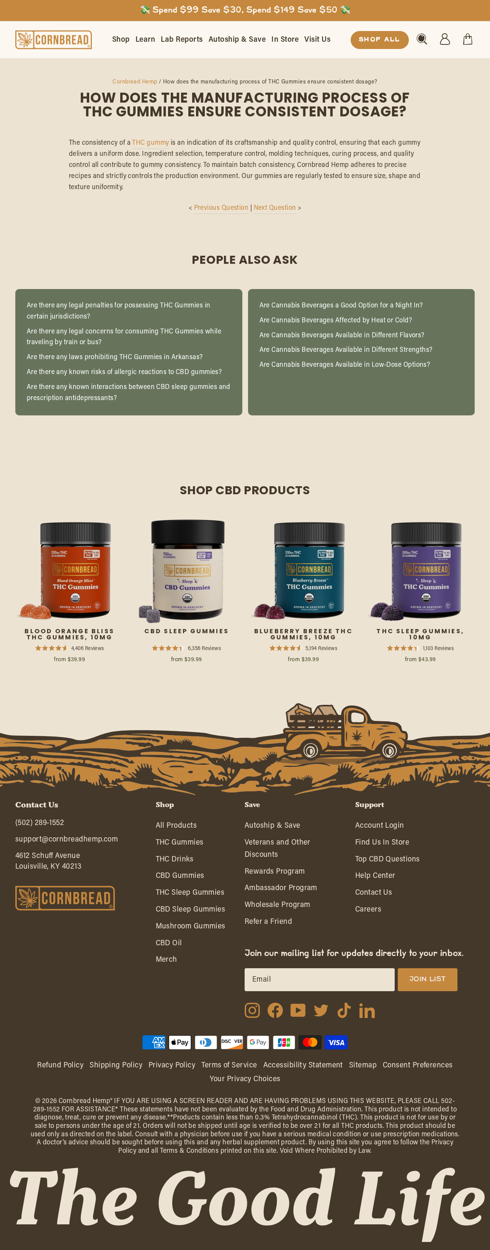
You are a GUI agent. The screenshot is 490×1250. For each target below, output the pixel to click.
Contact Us (373, 894)
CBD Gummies (180, 878)
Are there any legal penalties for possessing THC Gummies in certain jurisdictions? (119, 311)
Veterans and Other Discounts (277, 851)
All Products (176, 827)
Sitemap (363, 1065)
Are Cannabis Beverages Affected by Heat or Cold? (336, 320)
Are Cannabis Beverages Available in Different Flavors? (342, 335)
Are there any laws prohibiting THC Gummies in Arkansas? (115, 357)
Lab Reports (182, 40)
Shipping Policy (116, 1065)
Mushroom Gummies (190, 928)
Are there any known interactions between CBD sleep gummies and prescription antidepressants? (128, 393)
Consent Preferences (418, 1065)
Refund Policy (60, 1065)
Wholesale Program (277, 907)
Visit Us (317, 40)
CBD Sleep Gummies (190, 911)
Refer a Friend (268, 924)
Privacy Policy (172, 1065)
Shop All (380, 40)
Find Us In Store (382, 844)
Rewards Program (275, 873)
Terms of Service (229, 1065)
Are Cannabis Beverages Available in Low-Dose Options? (345, 365)
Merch (166, 961)
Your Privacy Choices (245, 1079)
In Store (285, 40)
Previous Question (221, 208)
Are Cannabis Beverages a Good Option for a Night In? (341, 305)
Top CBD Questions (387, 861)
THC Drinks (175, 861)
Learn (145, 40)
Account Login (379, 827)
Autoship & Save (237, 40)
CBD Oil (169, 945)
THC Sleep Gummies (190, 894)
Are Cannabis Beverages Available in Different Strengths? (346, 350)
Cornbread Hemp (135, 82)
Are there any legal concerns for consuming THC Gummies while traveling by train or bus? (124, 337)
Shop (121, 40)
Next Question (275, 208)
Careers (368, 911)
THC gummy (150, 143)
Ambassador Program (281, 890)
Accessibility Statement (303, 1065)
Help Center (375, 878)
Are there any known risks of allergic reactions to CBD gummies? (124, 372)
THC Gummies (180, 844)
